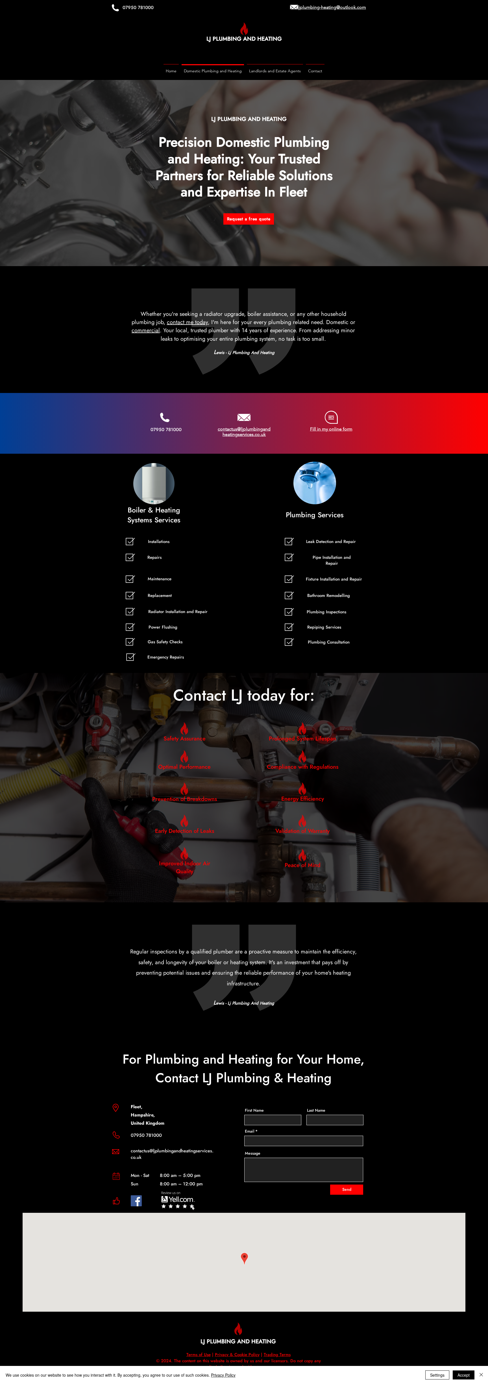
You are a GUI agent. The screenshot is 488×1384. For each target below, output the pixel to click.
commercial (146, 330)
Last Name (316, 1110)
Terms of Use (198, 1355)
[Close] (481, 1374)
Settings (437, 1375)
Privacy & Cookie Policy (237, 1355)
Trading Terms (277, 1355)
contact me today (187, 322)
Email (249, 1131)
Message (252, 1153)
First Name (254, 1110)
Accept (463, 1375)
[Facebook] (136, 1200)
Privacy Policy (223, 1375)
